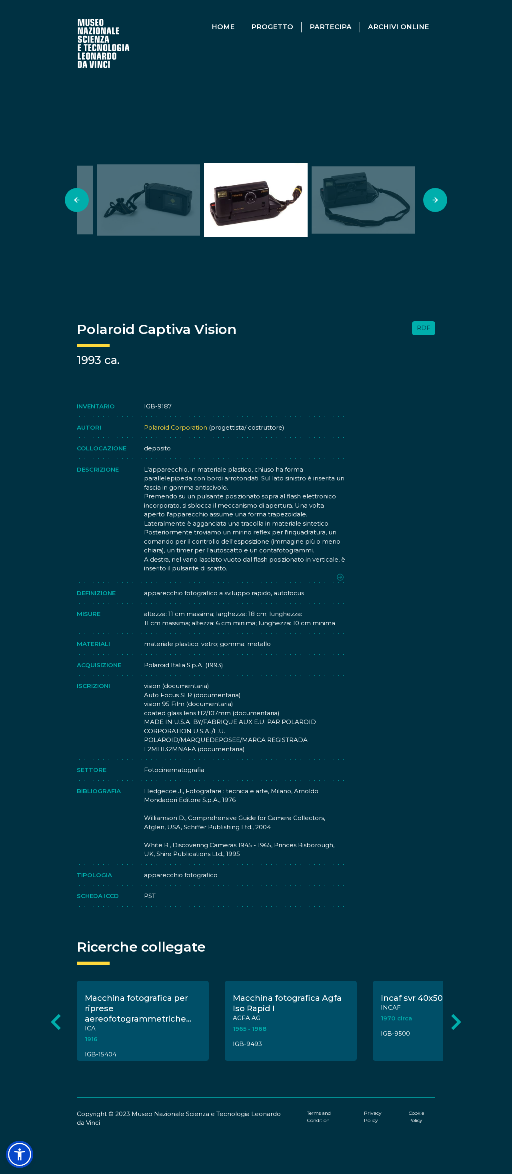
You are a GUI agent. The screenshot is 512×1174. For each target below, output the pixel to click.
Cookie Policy (416, 1116)
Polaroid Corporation (175, 427)
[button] (19, 1154)
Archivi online (398, 27)
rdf (423, 328)
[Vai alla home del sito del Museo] (104, 43)
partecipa (331, 27)
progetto (272, 27)
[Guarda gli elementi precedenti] (56, 1022)
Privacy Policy (373, 1116)
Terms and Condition (319, 1116)
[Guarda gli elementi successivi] (456, 1022)
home (223, 27)
